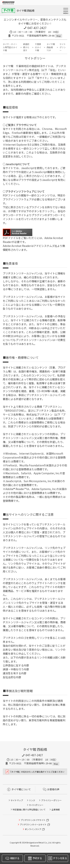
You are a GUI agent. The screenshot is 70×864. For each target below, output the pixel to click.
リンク (32, 800)
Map (59, 35)
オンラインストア (33, 829)
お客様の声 (53, 789)
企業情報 (56, 809)
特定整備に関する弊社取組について (29, 809)
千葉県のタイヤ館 (38, 47)
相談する (14, 858)
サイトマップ (17, 800)
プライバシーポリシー (51, 800)
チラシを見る (60, 858)
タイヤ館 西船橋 (25, 10)
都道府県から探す (26, 47)
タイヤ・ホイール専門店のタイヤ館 (10, 47)
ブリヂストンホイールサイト (33, 824)
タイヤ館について (21, 789)
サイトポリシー (36, 804)
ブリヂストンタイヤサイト (33, 819)
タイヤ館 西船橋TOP (51, 47)
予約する (37, 858)
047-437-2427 (36, 27)
